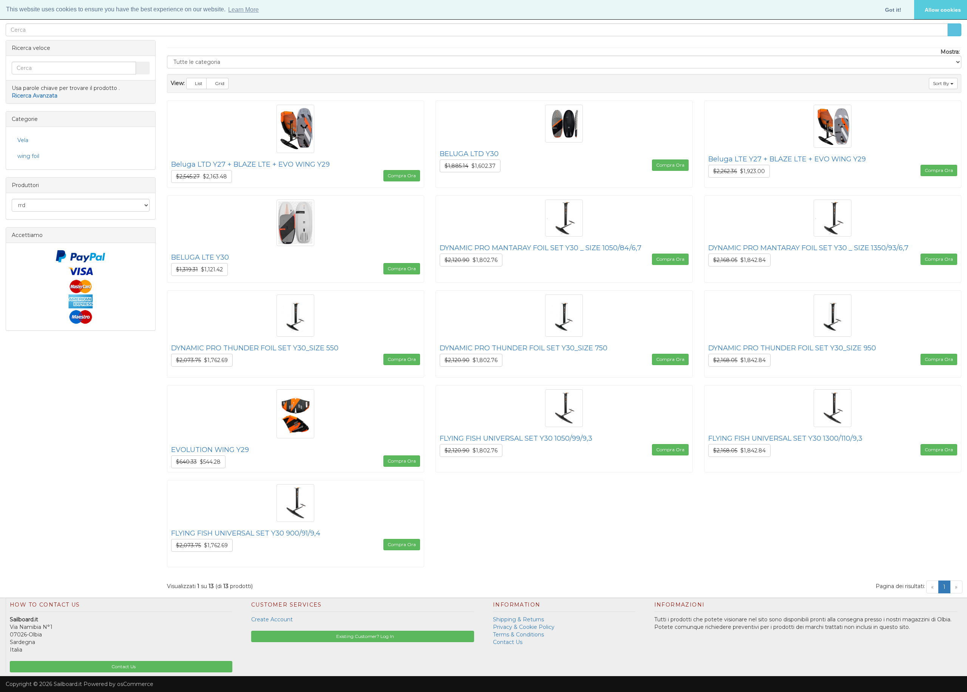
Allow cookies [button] (943, 10)
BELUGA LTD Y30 (469, 153)
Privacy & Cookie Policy (524, 627)
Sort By (941, 83)
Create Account (272, 619)
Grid (219, 83)
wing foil (28, 156)
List (198, 83)
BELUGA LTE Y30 (200, 257)
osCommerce (135, 684)
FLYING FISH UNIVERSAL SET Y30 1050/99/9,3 (516, 438)
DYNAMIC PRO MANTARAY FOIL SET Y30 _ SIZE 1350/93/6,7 (808, 247)
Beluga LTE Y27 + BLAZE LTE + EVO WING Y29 (787, 159)
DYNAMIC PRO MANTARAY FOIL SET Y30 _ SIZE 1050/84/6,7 (540, 247)
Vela (22, 140)
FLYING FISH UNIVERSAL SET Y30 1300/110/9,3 (785, 438)
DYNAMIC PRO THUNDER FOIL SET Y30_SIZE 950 (792, 348)
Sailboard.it (68, 684)
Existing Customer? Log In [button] (364, 636)
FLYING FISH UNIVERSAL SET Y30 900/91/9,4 (245, 533)
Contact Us (507, 642)
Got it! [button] (893, 10)
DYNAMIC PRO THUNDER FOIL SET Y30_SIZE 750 (523, 348)
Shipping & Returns (518, 619)
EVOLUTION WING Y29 (210, 449)
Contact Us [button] (123, 666)
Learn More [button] (243, 9)
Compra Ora (402, 175)
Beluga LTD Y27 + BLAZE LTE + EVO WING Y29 (250, 164)
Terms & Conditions (518, 634)
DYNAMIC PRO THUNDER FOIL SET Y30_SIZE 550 (254, 348)
